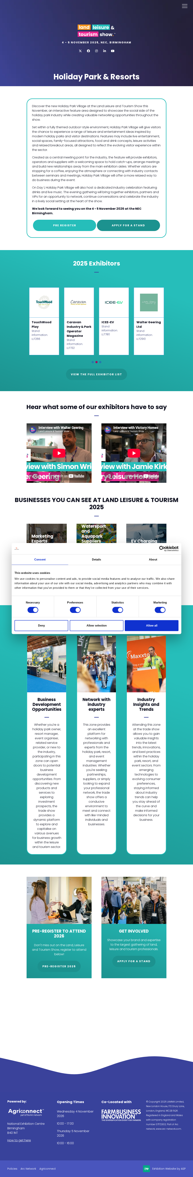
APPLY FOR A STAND (128, 225)
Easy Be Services (108, 324)
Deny (41, 625)
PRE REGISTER (64, 225)
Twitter (80, 51)
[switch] (75, 610)
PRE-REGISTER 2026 (59, 966)
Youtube (113, 51)
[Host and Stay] (44, 302)
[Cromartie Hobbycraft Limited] (79, 302)
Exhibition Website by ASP (169, 1169)
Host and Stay (43, 322)
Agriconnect (47, 1169)
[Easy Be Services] (114, 302)
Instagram (97, 51)
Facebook (88, 51)
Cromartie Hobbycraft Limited (76, 326)
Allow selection (97, 625)
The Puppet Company (145, 324)
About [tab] (153, 559)
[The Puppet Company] (149, 302)
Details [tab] (96, 559)
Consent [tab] (40, 559)
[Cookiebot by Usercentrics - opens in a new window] (162, 548)
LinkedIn (105, 51)
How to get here (19, 1140)
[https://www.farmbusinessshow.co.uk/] (121, 1120)
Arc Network (28, 1169)
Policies (12, 1169)
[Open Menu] (184, 5)
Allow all (151, 625)
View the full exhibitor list (96, 374)
